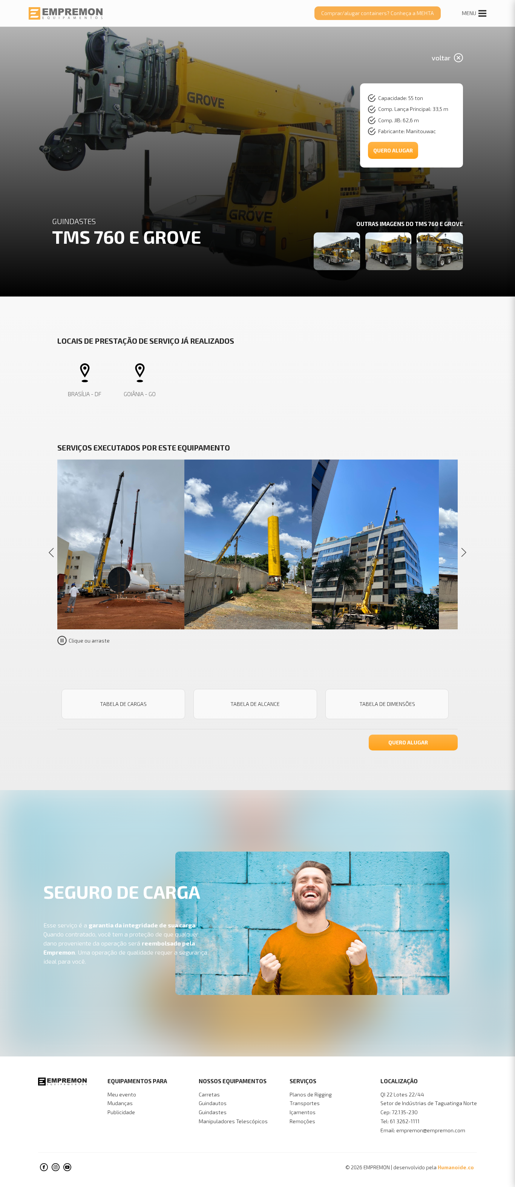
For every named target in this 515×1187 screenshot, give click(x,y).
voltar (441, 58)
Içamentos (303, 1112)
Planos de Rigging (311, 1094)
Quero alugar (393, 150)
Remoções (302, 1121)
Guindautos (213, 1103)
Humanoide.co (456, 1167)
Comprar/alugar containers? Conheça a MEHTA (377, 13)
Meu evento (121, 1094)
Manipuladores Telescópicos (233, 1121)
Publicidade (121, 1112)
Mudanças (120, 1103)
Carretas (209, 1094)
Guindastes (213, 1112)
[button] (463, 552)
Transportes (305, 1103)
